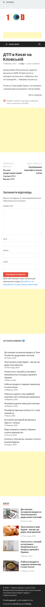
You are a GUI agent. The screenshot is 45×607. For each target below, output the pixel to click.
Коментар (8, 206)
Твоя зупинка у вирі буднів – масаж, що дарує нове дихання (30, 529)
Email (6, 250)
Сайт (5, 262)
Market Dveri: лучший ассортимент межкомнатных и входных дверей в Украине (20, 374)
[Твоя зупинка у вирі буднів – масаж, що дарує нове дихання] (11, 527)
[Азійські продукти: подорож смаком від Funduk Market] (11, 562)
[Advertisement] (24, 35)
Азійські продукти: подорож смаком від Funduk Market (31, 564)
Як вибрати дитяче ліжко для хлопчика (22, 403)
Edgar (22, 64)
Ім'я (5, 239)
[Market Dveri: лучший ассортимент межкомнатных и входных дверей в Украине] (11, 542)
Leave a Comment (33, 64)
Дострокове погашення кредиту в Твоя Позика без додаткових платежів (31, 513)
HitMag (28, 604)
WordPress (17, 604)
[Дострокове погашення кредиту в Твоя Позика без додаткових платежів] (11, 509)
